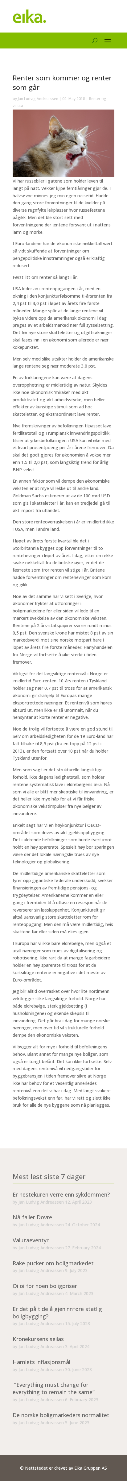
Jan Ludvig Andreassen (38, 98)
